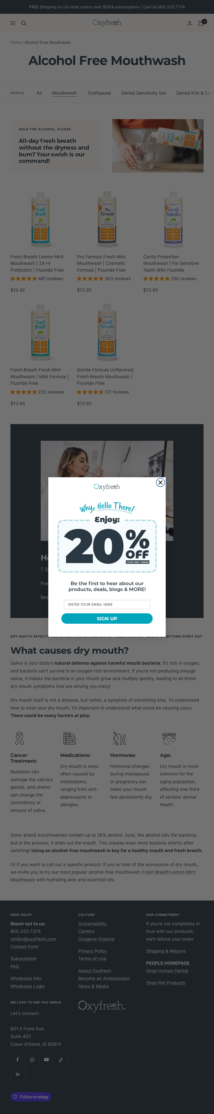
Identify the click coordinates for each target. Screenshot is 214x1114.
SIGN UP (107, 618)
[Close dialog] (160, 482)
